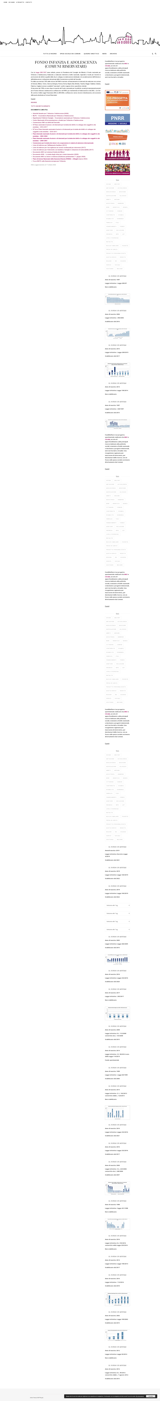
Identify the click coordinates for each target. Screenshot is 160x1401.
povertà (125, 245)
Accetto (151, 1396)
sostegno (110, 268)
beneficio (116, 207)
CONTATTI (29, 2)
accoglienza (122, 188)
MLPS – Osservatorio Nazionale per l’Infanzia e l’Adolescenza (53, 116)
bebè (107, 207)
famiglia (109, 222)
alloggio (123, 195)
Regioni (109, 261)
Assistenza (110, 203)
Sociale (117, 265)
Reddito (123, 257)
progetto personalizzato (116, 253)
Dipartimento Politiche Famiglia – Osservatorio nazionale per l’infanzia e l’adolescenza (61, 118)
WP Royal (40, 1397)
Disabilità (110, 218)
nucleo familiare (112, 245)
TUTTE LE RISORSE (50, 54)
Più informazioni (140, 1396)
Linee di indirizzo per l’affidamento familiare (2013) (50, 145)
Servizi (108, 265)
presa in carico (112, 249)
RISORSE (34, 102)
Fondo (122, 226)
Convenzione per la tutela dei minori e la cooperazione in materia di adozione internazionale (63, 143)
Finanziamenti (111, 226)
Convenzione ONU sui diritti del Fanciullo (46, 122)
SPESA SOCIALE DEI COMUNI (70, 54)
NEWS (104, 54)
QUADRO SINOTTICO (91, 54)
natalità (109, 241)
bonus (125, 207)
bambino (121, 203)
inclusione (120, 230)
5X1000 (108, 184)
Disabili (121, 215)
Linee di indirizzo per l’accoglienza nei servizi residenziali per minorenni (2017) (59, 147)
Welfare (120, 268)
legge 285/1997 (41, 72)
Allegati (75, 159)
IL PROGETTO (20, 2)
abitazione (110, 188)
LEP (123, 234)
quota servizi (111, 257)
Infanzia (109, 234)
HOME (5, 2)
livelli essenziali (112, 238)
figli (117, 222)
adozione (122, 191)
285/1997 (117, 184)
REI (116, 261)
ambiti (108, 199)
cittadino (110, 211)
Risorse (123, 261)
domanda (120, 218)
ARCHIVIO (113, 54)
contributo (110, 215)
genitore (109, 230)
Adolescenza (111, 191)
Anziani (117, 199)
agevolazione (111, 195)
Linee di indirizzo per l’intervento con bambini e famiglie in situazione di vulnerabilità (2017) (63, 150)
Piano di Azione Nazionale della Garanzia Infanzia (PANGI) (52, 159)
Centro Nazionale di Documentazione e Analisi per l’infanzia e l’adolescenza (58, 120)
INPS (117, 234)
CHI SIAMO (12, 2)
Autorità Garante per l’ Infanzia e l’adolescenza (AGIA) (51, 113)
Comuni (119, 211)
